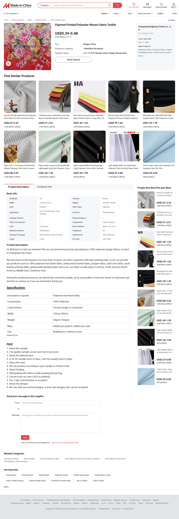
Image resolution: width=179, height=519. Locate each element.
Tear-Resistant (108, 212)
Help (129, 13)
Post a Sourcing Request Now (65, 442)
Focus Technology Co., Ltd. (72, 509)
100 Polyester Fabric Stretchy (16, 461)
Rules (174, 13)
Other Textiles (29, 458)
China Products (38, 500)
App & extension (144, 13)
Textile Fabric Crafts (102, 475)
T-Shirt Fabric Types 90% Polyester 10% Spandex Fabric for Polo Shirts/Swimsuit (165, 370)
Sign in (173, 7)
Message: (15, 415)
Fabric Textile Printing (14, 480)
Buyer (116, 13)
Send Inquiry (73, 59)
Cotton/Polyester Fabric (49, 458)
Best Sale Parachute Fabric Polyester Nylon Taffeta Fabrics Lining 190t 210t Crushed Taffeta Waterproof (165, 233)
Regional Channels (120, 500)
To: (18, 409)
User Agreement (104, 509)
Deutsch (85, 503)
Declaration (117, 509)
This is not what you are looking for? (35, 442)
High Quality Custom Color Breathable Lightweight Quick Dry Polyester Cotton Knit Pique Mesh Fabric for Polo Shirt (165, 311)
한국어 (110, 503)
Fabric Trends (98, 480)
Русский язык (66, 503)
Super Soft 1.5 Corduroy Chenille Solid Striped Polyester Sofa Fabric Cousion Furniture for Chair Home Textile (165, 292)
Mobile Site (146, 500)
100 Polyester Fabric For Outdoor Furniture (82, 458)
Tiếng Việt (149, 503)
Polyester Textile (61, 475)
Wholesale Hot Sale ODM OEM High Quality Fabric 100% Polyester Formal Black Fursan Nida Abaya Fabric (165, 272)
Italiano (76, 503)
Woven (105, 198)
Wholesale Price (93, 500)
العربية (103, 503)
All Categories (11, 13)
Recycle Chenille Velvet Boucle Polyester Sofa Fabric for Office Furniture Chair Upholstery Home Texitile (165, 194)
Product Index (135, 500)
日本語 (118, 503)
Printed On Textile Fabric (61, 480)
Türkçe (140, 503)
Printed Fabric (27, 475)
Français (55, 503)
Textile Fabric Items (81, 475)
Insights (156, 500)
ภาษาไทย (132, 503)
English (28, 503)
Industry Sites (106, 500)
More (140, 56)
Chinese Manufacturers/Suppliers (58, 500)
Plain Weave (44, 230)
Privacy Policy (128, 509)
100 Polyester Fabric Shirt (115, 458)
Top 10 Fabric (82, 480)
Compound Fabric (11, 458)
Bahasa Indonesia (162, 503)
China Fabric (11, 475)
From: (17, 403)
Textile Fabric (44, 475)
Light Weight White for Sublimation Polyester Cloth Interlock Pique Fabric (165, 351)
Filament (106, 207)
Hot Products (25, 500)
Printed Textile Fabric (37, 480)
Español (36, 503)
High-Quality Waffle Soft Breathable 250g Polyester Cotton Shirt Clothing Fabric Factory (165, 331)
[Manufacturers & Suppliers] (17, 5)
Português (46, 503)
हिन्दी (124, 503)
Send (25, 437)
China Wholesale (79, 500)
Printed (42, 207)
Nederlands (94, 503)
